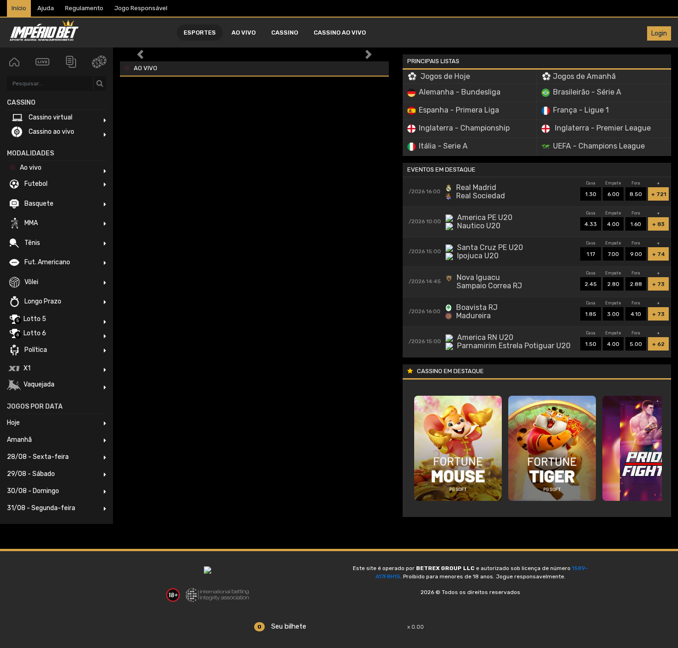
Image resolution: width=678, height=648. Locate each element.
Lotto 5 (31, 319)
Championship (464, 128)
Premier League (603, 128)
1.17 (590, 252)
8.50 (636, 192)
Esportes (200, 32)
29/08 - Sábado (31, 474)
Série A (587, 92)
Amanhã (19, 440)
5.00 (636, 342)
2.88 (636, 282)
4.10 (635, 312)
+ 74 (658, 252)
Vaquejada (38, 384)
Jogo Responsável (140, 8)
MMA (30, 223)
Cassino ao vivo (340, 32)
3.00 (613, 312)
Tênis (31, 243)
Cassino (284, 32)
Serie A (443, 146)
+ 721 (658, 192)
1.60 (635, 222)
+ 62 (658, 342)
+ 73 (658, 282)
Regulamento (84, 8)
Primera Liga (459, 110)
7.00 (613, 252)
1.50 (590, 342)
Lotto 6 (31, 333)
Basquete (38, 204)
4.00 (613, 222)
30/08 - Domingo (33, 491)
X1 (26, 368)
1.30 (590, 192)
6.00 (613, 192)
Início (19, 8)
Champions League (599, 146)
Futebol (35, 184)
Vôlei (30, 282)
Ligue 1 (581, 110)
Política (35, 350)
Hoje (13, 423)
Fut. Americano (46, 262)
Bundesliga (459, 92)
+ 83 (658, 222)
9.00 (636, 252)
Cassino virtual (49, 117)
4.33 (590, 222)
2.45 (591, 282)
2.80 (613, 282)
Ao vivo (244, 32)
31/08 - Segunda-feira (41, 508)
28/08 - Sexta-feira (38, 457)
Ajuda (45, 8)
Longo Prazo (42, 301)
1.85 (590, 312)
